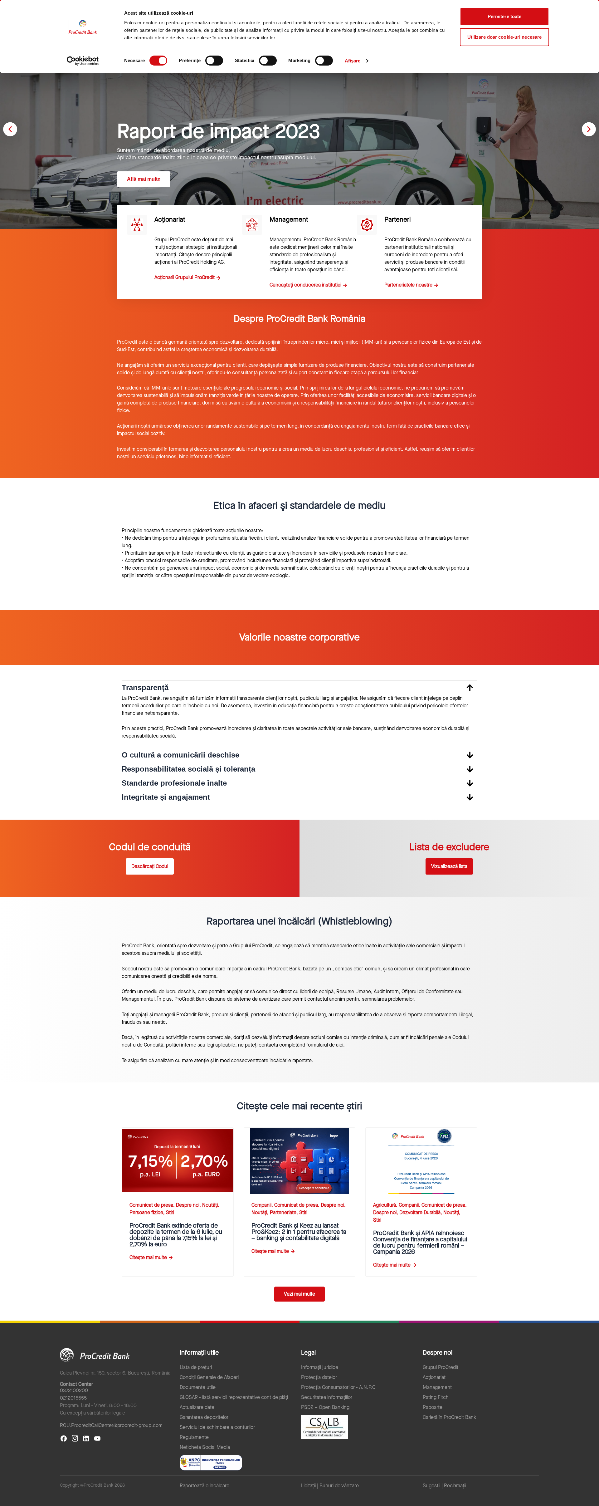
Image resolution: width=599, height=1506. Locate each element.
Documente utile (198, 1387)
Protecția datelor (319, 1377)
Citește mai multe (148, 1257)
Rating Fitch (436, 1397)
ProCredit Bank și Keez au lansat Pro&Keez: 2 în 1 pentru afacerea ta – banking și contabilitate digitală (298, 1231)
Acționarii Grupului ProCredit (184, 277)
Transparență (145, 687)
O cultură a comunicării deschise (180, 755)
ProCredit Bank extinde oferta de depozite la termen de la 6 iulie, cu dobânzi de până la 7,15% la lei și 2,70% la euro (175, 1234)
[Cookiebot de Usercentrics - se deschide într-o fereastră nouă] (83, 61)
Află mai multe (143, 179)
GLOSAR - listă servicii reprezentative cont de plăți (234, 1397)
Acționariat (434, 1377)
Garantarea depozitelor (204, 1417)
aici (339, 1045)
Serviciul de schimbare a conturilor (217, 1427)
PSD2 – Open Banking (325, 1407)
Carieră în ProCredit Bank (449, 1417)
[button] (10, 129)
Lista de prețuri (196, 1367)
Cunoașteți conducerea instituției (305, 285)
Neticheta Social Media (205, 1447)
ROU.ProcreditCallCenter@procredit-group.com (111, 1425)
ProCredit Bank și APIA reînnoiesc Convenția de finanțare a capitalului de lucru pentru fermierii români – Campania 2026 (420, 1242)
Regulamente (194, 1437)
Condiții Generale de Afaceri (209, 1377)
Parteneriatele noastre (408, 285)
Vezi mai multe (299, 1294)
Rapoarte (432, 1407)
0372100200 (74, 1390)
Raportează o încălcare (204, 1485)
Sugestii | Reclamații (444, 1485)
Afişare (353, 60)
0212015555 (73, 1398)
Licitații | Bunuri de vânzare (330, 1485)
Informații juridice (319, 1367)
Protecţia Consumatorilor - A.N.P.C (338, 1387)
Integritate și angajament (166, 797)
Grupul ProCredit (440, 1367)
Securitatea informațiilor (326, 1397)
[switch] (214, 61)
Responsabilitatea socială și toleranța (188, 769)
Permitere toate (505, 16)
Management (437, 1387)
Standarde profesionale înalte (174, 783)
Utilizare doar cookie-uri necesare (504, 37)
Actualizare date (197, 1407)
